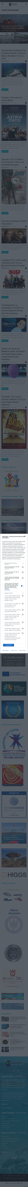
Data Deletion (5, 650)
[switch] (22, 567)
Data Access (14, 650)
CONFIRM (8, 645)
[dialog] (14, 593)
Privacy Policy (22, 650)
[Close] (25, 536)
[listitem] (14, 564)
